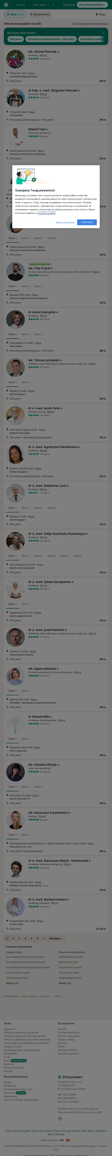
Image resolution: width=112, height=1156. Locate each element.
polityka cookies (47, 213)
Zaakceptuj (87, 222)
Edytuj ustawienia (65, 222)
